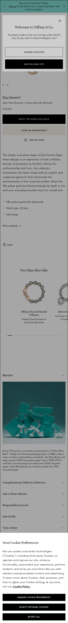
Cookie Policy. (22, 586)
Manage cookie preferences (34, 597)
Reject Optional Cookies (33, 607)
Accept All (34, 617)
